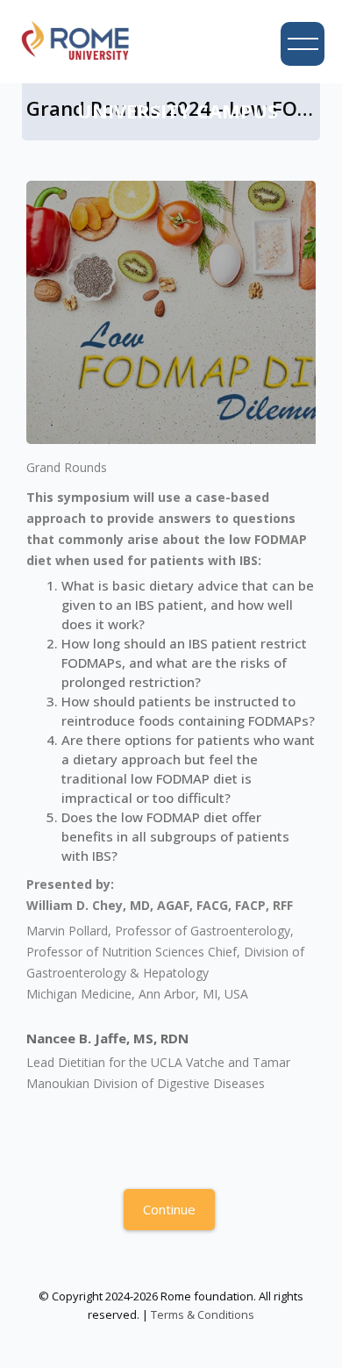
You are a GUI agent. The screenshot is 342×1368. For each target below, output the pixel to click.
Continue (169, 1209)
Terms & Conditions (202, 1314)
